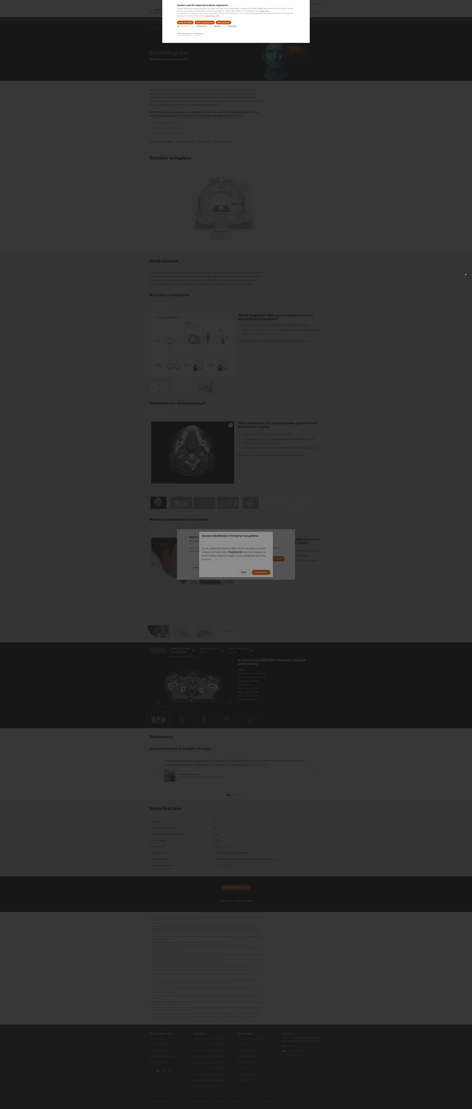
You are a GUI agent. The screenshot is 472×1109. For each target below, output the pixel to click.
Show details (198, 34)
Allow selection (223, 22)
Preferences (201, 26)
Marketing (232, 26)
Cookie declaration (184, 34)
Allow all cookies (185, 22)
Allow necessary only (204, 22)
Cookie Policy (264, 11)
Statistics (217, 26)
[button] (467, 277)
